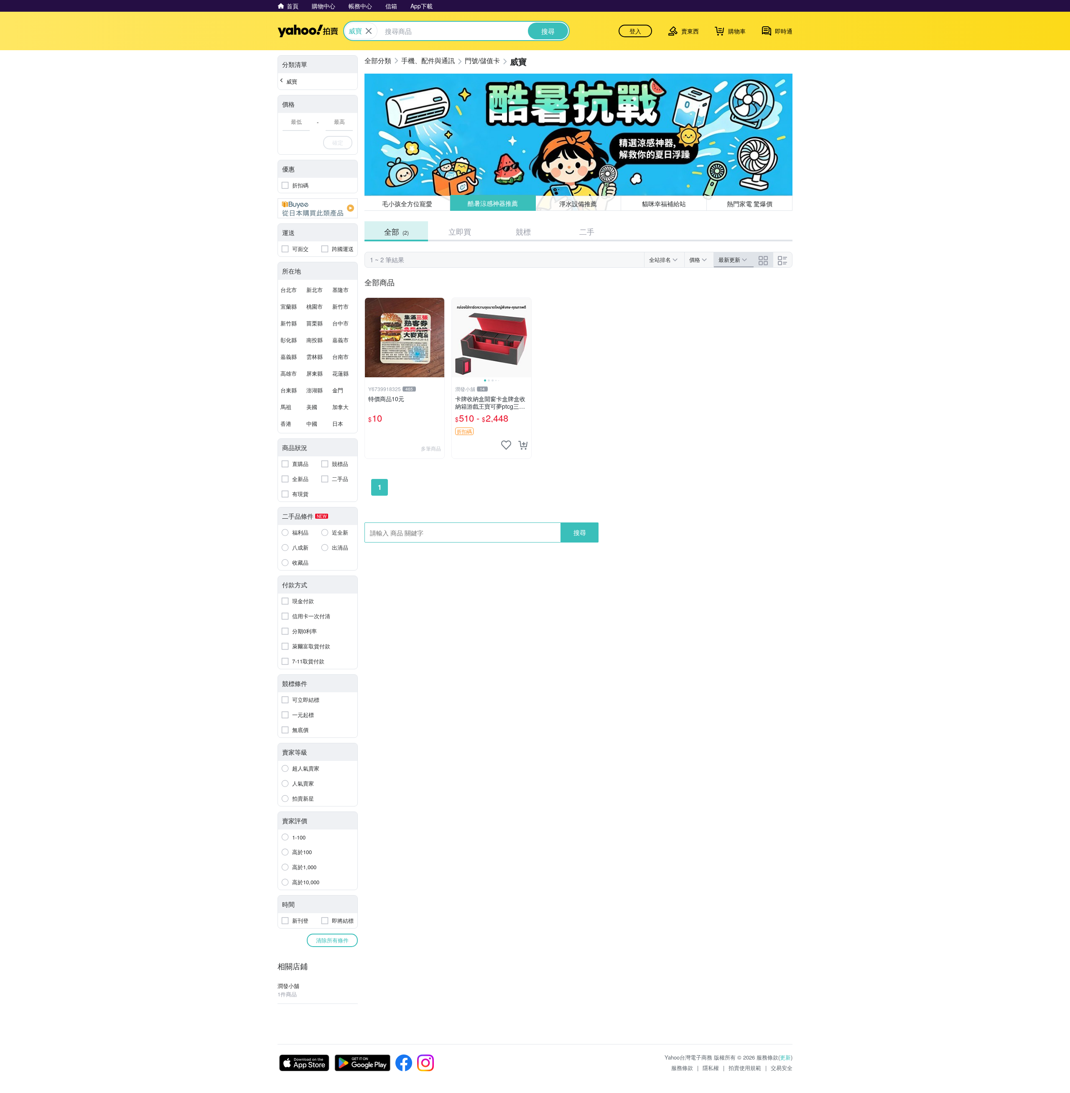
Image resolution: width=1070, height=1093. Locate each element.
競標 (523, 231)
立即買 (459, 231)
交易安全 (781, 1068)
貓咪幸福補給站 (664, 203)
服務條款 (682, 1068)
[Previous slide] (457, 337)
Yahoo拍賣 (308, 31)
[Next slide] (525, 337)
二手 (586, 231)
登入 (635, 31)
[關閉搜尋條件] (369, 31)
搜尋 (579, 532)
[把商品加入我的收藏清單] (506, 445)
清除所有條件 (332, 940)
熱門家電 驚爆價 (749, 203)
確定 (337, 142)
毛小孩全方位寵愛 (407, 203)
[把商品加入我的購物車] (523, 445)
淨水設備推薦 (578, 203)
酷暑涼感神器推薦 (493, 203)
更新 (785, 1057)
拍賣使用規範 (745, 1068)
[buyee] (318, 208)
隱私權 (711, 1068)
